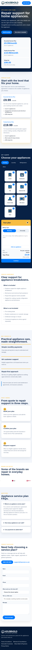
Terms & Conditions (6, 641)
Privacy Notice (5, 646)
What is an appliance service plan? (15, 504)
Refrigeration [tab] (23, 162)
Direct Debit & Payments (20, 643)
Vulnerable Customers (7, 643)
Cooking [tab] (5, 162)
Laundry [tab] (13, 162)
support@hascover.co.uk (21, 562)
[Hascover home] (9, 3)
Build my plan (6, 32)
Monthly (9, 230)
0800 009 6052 (26, 3)
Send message (9, 617)
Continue (16, 260)
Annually (22, 230)
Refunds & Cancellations (19, 641)
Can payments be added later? (14, 529)
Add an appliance (16, 247)
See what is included (20, 32)
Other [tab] (4, 166)
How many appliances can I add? (14, 523)
